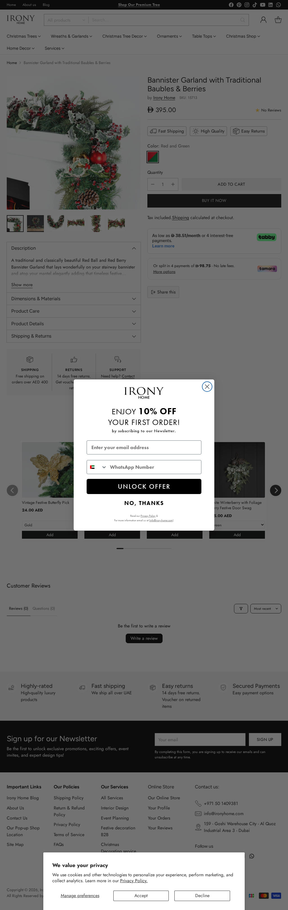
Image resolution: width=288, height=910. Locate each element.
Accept (141, 895)
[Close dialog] (207, 387)
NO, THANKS (144, 503)
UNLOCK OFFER (144, 486)
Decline (202, 895)
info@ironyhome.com (161, 520)
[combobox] (97, 467)
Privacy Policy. (134, 880)
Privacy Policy (148, 516)
